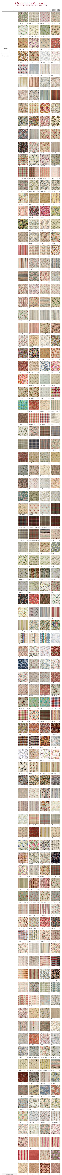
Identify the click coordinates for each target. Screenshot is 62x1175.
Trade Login (6, 10)
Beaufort (31, 165)
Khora (41, 747)
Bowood (53, 230)
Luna (41, 799)
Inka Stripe (21, 644)
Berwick (31, 204)
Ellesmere (21, 437)
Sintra (20, 1031)
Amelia (20, 75)
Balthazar (21, 139)
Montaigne (53, 850)
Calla (30, 256)
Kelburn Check (43, 721)
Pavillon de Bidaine (43, 941)
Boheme (31, 217)
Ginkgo (52, 540)
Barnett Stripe (54, 152)
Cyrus (41, 346)
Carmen (42, 282)
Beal (20, 165)
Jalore (41, 656)
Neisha (31, 876)
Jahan (20, 656)
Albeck (20, 1174)
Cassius (41, 295)
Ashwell (31, 114)
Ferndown (31, 488)
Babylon (20, 127)
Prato (20, 967)
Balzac (30, 139)
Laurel (30, 773)
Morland (31, 863)
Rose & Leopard (43, 980)
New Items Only (7, 21)
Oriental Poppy (54, 889)
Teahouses (31, 1096)
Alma (30, 49)
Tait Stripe (42, 1083)
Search (9, 17)
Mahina (52, 812)
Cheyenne (53, 333)
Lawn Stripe (42, 773)
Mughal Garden (54, 863)
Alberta (41, 1174)
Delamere (31, 385)
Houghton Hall (32, 631)
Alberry (31, 1174)
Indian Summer (54, 631)
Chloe (20, 346)
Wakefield (31, 1122)
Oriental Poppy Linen (43, 902)
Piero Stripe (43, 954)
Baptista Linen (43, 139)
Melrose (53, 837)
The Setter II (21, 1109)
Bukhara (53, 243)
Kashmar (31, 721)
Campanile (21, 269)
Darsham (42, 359)
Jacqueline (53, 644)
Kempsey (53, 721)
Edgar (52, 424)
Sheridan (53, 1018)
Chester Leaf (43, 333)
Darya (52, 359)
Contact (26, 10)
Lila (19, 799)
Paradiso (42, 928)
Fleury (52, 488)
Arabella (42, 88)
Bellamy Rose (32, 191)
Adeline (31, 23)
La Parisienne (22, 773)
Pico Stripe (31, 954)
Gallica (31, 514)
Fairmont (42, 476)
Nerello (42, 876)
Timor (30, 1109)
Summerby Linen (54, 1057)
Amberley (31, 62)
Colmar (31, 346)
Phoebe (20, 954)
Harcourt (31, 579)
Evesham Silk (21, 476)
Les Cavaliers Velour (43, 786)
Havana (42, 592)
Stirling (41, 1044)
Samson (20, 993)
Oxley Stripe (43, 915)
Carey (20, 282)
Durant (20, 424)
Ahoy (30, 1161)
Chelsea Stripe (32, 320)
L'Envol (20, 760)
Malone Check (32, 825)
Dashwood (32, 372)
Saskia (41, 1005)
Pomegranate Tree (54, 954)
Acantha (42, 1135)
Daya (41, 372)
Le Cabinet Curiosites (22, 786)
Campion (31, 269)
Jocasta (31, 682)
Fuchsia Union (22, 514)
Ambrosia (42, 62)
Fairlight (31, 476)
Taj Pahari (53, 1083)
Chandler (42, 307)
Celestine (31, 307)
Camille (52, 256)
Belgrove (21, 191)
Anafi (30, 75)
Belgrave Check (22, 178)
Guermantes (21, 579)
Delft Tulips (21, 398)
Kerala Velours (54, 734)
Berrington (21, 204)
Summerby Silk (22, 1070)
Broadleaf (21, 243)
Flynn (30, 501)
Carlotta (31, 282)
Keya (20, 747)
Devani (52, 398)
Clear (9, 44)
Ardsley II (31, 101)
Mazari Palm (21, 837)
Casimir (20, 295)
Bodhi (52, 204)
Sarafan (41, 993)
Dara (52, 346)
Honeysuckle (54, 605)
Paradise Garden (33, 928)
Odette (20, 889)
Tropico (42, 1109)
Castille (20, 307)
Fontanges (42, 501)
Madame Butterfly (43, 812)
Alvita (52, 49)
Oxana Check (22, 915)
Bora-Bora (53, 217)
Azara (52, 114)
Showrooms (17, 10)
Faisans (52, 476)
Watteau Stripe (54, 1122)
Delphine (42, 398)
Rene (41, 967)
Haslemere (53, 579)
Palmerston (53, 915)
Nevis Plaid (53, 876)
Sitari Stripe (32, 1031)
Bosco (30, 230)
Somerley (53, 1031)
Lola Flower (32, 799)
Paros (20, 941)
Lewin (52, 786)
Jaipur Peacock (32, 656)
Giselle (41, 553)
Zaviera (20, 1135)
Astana (41, 114)
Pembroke (53, 941)
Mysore (20, 876)
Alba (52, 1161)
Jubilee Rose (54, 695)
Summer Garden (33, 1057)
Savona (52, 1005)
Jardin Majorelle (43, 669)
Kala (30, 708)
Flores (20, 501)
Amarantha (21, 62)
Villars (20, 1122)
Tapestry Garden (22, 1096)
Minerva (42, 850)
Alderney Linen (32, 36)
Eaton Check (32, 424)
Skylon (41, 1031)
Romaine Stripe (32, 980)
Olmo (30, 889)
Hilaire (41, 605)
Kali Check (53, 708)
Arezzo (41, 101)
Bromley (31, 243)
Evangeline (53, 450)
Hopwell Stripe (43, 618)
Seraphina (31, 1018)
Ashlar (20, 114)
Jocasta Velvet (43, 695)
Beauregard (42, 165)
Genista (42, 540)
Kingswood (53, 747)
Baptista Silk (43, 152)
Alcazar (52, 1174)
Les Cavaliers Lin (33, 786)
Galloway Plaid (54, 514)
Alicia (52, 36)
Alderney (21, 36)
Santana (31, 993)
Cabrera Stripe (22, 256)
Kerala (20, 734)
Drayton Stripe (54, 411)
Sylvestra (53, 1070)
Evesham (31, 463)
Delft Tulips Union (33, 398)
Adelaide (21, 23)
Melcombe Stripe (43, 837)
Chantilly (53, 307)
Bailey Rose (53, 127)
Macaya (52, 799)
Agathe (31, 1148)
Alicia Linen (21, 49)
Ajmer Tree (53, 23)
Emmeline (31, 437)
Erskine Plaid (43, 437)
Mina (20, 850)
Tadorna (20, 1083)
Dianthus (31, 411)
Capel (52, 269)
